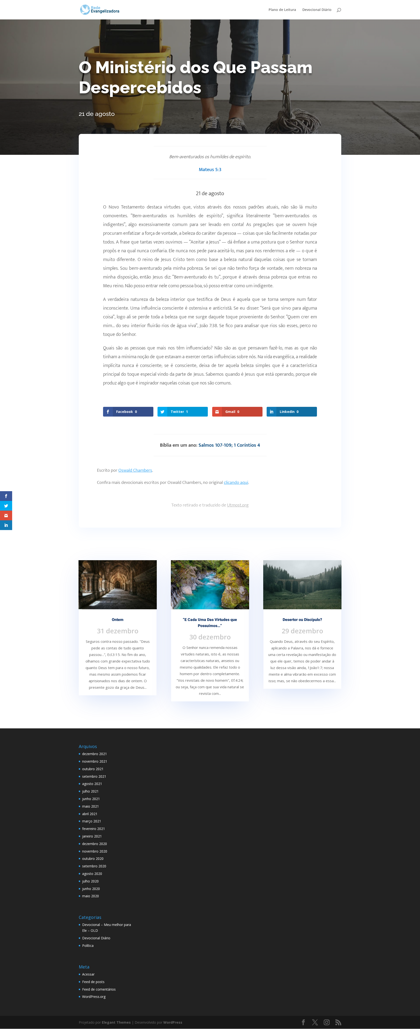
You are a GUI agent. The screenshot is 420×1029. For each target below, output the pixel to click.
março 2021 (91, 821)
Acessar (88, 974)
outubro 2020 (93, 858)
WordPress (172, 1022)
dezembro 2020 (94, 843)
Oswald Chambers (135, 470)
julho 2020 (90, 881)
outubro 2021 (93, 769)
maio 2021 (90, 806)
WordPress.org (93, 996)
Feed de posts (93, 981)
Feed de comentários (99, 989)
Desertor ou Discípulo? (302, 620)
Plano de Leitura (282, 10)
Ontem (117, 620)
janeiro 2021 (92, 836)
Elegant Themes (116, 1022)
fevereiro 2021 (93, 828)
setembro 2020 (94, 866)
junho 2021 (91, 798)
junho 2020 (91, 888)
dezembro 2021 (94, 753)
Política (88, 945)
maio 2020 (90, 896)
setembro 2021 (94, 776)
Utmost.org (238, 505)
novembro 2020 (94, 851)
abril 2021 (89, 813)
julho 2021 (90, 791)
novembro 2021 (94, 761)
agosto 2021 (92, 783)
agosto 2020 (92, 873)
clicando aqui (236, 482)
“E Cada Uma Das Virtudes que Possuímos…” (210, 623)
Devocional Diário (317, 10)
